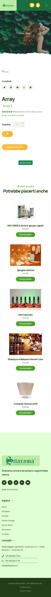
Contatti (5, 534)
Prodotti (5, 516)
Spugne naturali (25, 270)
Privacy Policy (25, 591)
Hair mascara (25, 314)
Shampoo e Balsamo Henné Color (25, 359)
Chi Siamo (6, 511)
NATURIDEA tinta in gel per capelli (25, 225)
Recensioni (6, 529)
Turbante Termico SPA (25, 403)
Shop (28, 33)
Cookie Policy (25, 587)
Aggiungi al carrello (15, 147)
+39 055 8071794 (12, 556)
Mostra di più (25, 162)
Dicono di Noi (7, 525)
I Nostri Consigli (8, 520)
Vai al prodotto (25, 234)
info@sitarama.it (10, 565)
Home (21, 33)
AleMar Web (20, 583)
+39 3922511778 (12, 560)
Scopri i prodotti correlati (13, 115)
